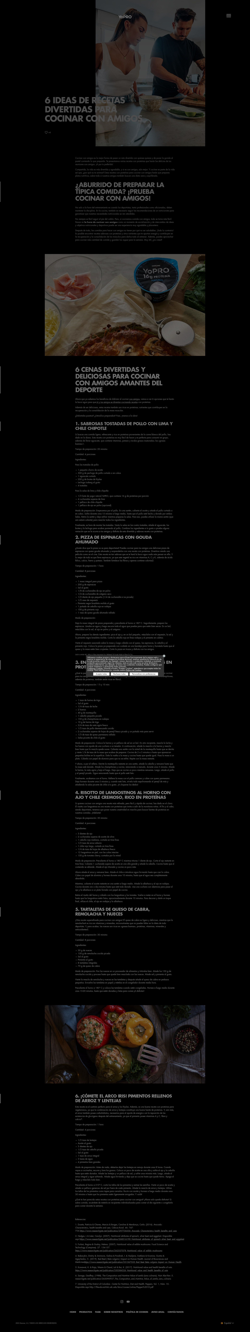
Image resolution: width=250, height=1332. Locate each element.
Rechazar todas (119, 674)
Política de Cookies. (134, 670)
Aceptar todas (101, 674)
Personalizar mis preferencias (143, 674)
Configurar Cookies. (95, 668)
